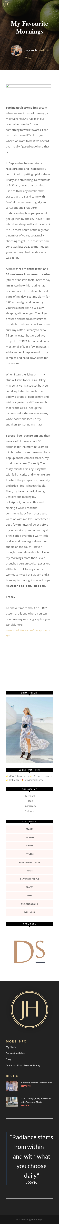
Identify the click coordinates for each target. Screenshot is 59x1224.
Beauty (29, 829)
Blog (8, 1059)
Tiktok (29, 800)
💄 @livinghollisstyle (32, 779)
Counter (29, 837)
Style (29, 895)
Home (30, 870)
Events (29, 845)
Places (29, 887)
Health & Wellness (29, 862)
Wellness (29, 912)
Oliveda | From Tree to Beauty (23, 1065)
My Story (11, 1047)
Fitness (30, 854)
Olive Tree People (29, 879)
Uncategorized (29, 904)
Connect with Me (15, 1053)
